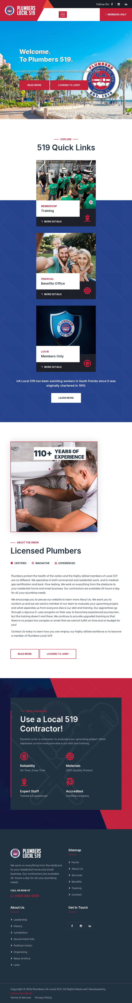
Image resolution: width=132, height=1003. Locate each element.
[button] (66, 118)
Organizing (20, 952)
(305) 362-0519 (27, 896)
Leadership (20, 919)
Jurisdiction (21, 932)
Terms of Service (20, 997)
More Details (53, 221)
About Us (77, 868)
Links (17, 964)
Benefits (77, 881)
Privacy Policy (43, 997)
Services (77, 875)
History (18, 926)
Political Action (23, 945)
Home (75, 862)
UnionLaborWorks (21, 993)
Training (77, 888)
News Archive (22, 958)
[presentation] (6, 70)
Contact (77, 894)
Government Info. (24, 939)
